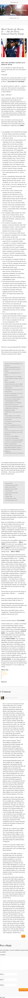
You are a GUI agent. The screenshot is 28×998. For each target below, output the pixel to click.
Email (2, 979)
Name (2, 974)
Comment (3, 954)
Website (2, 985)
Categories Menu (13, 18)
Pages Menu (13, 2)
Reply (23, 936)
